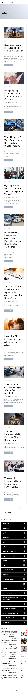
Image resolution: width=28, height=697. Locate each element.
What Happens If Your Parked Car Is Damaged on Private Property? (13, 141)
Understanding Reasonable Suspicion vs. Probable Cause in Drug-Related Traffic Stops (13, 239)
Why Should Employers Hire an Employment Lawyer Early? (13, 482)
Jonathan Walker (12, 644)
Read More (9, 65)
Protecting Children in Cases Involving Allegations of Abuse (13, 340)
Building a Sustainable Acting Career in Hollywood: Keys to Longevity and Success (9, 632)
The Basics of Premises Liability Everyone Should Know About (12, 436)
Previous (6, 509)
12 (17, 509)
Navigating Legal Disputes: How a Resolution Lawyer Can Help (13, 95)
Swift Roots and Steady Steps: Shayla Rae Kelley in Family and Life (9, 677)
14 (23, 509)
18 (5, 512)
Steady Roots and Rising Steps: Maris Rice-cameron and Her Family (9, 648)
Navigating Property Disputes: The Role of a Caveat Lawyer (13, 48)
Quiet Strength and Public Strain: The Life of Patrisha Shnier (10, 655)
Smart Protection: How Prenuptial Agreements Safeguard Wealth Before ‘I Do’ (13, 292)
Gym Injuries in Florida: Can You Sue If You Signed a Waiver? (13, 190)
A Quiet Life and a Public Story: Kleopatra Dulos (9, 669)
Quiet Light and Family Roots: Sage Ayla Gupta (9, 662)
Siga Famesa (8, 54)
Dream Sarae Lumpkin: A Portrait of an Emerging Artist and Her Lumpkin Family (10, 640)
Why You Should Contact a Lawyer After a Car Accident (12, 389)
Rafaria (14, 2)
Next (9, 512)
